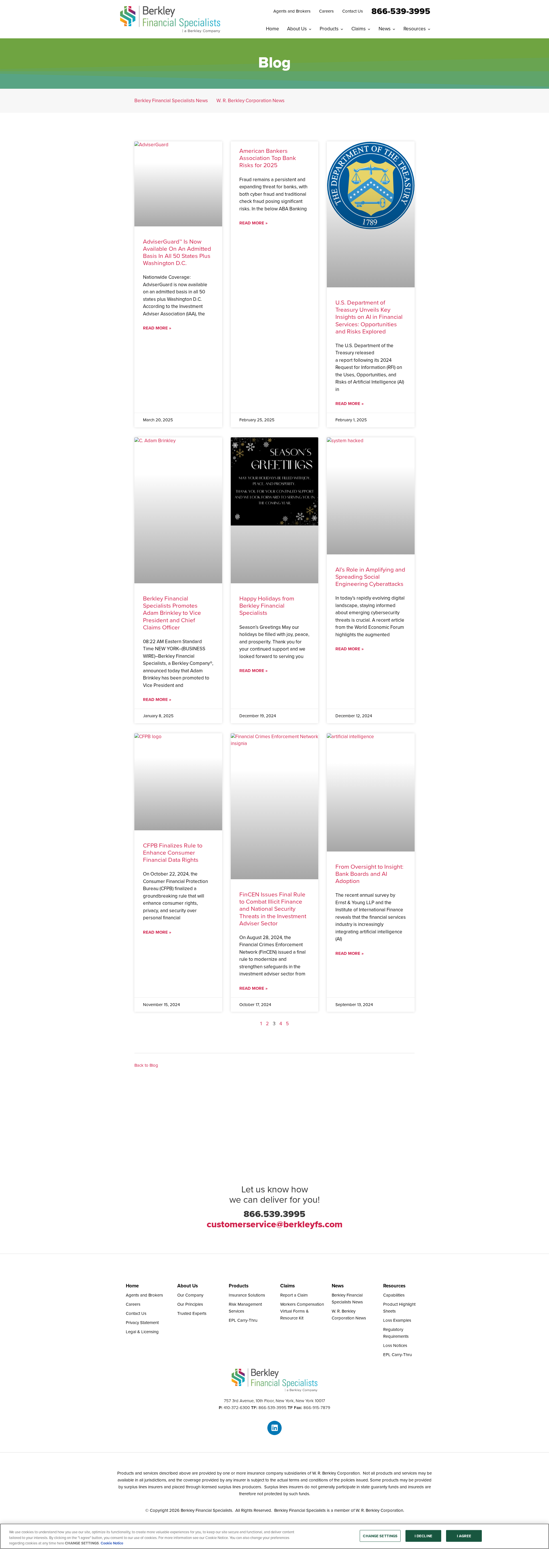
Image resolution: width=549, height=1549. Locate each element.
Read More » (157, 328)
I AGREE (464, 1535)
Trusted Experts (191, 1313)
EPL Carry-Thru (243, 1320)
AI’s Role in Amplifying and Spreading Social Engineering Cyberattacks (370, 576)
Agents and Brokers (292, 11)
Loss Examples (397, 1320)
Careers (326, 11)
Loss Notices (395, 1345)
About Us (297, 28)
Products (329, 28)
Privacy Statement (142, 1322)
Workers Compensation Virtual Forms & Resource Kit (302, 1311)
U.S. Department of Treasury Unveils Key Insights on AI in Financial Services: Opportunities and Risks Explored (369, 317)
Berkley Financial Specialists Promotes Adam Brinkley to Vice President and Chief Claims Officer (172, 613)
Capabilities (394, 1295)
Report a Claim (294, 1295)
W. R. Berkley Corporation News (250, 100)
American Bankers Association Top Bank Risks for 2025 (267, 157)
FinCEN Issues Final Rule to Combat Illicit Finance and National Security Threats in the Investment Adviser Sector (272, 909)
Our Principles (190, 1304)
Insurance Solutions (247, 1295)
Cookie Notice (112, 1543)
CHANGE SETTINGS (380, 1535)
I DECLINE (423, 1535)
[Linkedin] (274, 1428)
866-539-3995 (400, 10)
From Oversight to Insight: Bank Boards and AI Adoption (369, 873)
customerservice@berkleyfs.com (275, 1224)
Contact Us (352, 11)
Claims (358, 28)
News (385, 28)
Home (272, 28)
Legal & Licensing (142, 1332)
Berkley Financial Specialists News (171, 100)
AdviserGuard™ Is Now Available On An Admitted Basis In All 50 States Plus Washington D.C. (177, 252)
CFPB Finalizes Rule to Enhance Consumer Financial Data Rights (172, 852)
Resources (414, 28)
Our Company (190, 1295)
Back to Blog (146, 1065)
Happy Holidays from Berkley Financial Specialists (266, 605)
